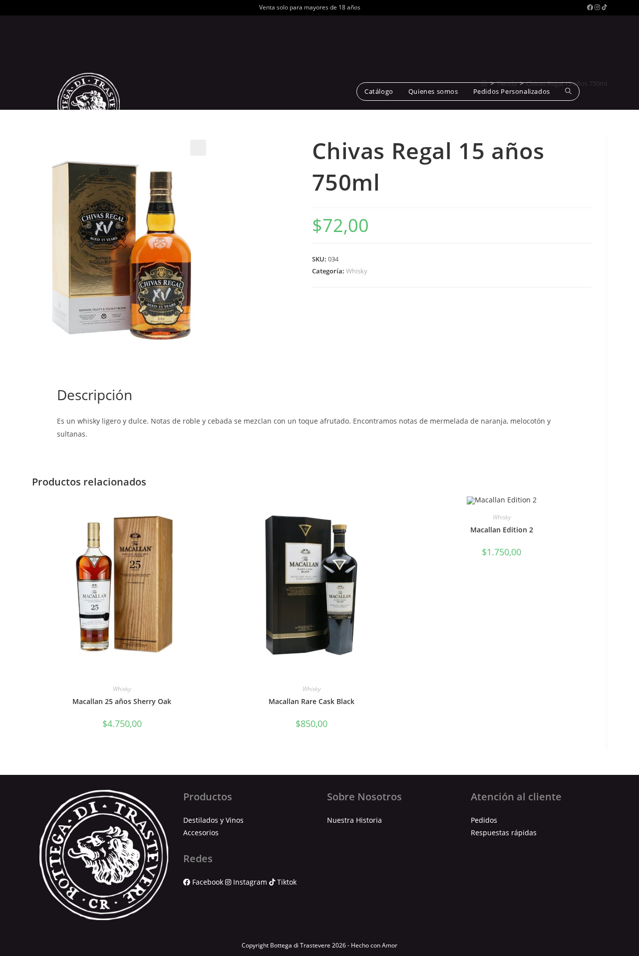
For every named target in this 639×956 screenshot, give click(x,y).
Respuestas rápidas (504, 832)
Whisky (356, 270)
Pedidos (484, 820)
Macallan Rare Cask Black (311, 701)
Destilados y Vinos (213, 820)
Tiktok (286, 882)
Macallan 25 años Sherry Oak (121, 701)
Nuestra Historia (354, 820)
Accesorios (201, 832)
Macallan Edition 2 (501, 529)
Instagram (250, 882)
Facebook (207, 882)
